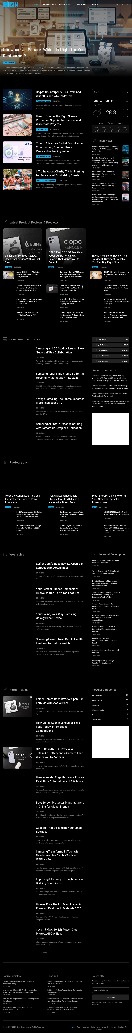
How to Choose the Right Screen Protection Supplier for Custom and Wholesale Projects (58, 120)
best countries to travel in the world (105, 393)
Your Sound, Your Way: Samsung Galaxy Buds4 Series (56, 616)
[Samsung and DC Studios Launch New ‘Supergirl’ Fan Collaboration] (17, 356)
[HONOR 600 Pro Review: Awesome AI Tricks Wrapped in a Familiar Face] (96, 275)
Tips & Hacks (8, 62)
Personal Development (46, 180)
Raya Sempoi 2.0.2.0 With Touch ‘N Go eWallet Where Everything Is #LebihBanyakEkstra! (20, 991)
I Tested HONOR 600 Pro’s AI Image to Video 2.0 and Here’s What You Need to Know (29, 301)
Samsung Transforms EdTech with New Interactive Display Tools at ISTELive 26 (57, 856)
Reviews (9, 267)
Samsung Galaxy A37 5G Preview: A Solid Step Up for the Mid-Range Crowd (116, 287)
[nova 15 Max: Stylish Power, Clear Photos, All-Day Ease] (17, 937)
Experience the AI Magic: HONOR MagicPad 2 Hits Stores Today (19, 982)
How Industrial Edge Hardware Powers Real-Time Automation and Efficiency (105, 629)
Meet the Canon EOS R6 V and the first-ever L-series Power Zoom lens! (22, 499)
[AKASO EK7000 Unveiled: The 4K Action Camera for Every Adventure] (96, 515)
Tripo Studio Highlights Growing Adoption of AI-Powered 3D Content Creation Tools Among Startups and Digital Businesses (109, 378)
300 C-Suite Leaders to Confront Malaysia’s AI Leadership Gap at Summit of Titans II (104, 185)
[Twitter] (122, 4)
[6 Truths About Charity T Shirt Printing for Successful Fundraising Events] (17, 179)
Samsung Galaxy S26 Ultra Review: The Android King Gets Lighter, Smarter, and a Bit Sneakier (29, 287)
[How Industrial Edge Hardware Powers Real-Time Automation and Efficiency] (125, 630)
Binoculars (96, 401)
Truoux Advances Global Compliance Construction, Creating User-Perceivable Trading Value (59, 147)
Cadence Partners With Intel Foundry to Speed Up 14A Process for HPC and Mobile (105, 148)
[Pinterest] (127, 4)
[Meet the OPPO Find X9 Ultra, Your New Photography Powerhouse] (109, 488)
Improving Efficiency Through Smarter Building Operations (103, 661)
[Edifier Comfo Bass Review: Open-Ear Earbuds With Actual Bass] (22, 248)
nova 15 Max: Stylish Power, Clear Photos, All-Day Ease (57, 932)
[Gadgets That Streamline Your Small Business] (125, 652)
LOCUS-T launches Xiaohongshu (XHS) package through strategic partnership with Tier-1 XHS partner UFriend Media (105, 198)
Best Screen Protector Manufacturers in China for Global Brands (104, 640)
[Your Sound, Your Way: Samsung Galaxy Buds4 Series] (17, 621)
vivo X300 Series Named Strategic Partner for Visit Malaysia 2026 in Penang (28, 528)
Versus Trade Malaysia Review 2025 (109, 394)
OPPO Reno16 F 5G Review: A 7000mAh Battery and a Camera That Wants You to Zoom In (65, 257)
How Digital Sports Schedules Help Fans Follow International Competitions (105, 617)
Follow (125, 345)
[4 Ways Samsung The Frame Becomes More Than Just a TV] (17, 406)
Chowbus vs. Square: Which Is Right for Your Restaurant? (44, 53)
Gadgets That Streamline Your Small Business (105, 651)
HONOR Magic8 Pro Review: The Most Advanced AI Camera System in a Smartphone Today (72, 315)
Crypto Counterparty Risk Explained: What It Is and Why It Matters (58, 94)
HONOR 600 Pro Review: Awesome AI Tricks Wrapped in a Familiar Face (116, 274)
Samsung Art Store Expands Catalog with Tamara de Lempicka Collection (59, 426)
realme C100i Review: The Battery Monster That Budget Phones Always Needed (28, 274)
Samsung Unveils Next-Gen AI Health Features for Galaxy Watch (59, 641)
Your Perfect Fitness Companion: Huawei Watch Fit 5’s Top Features (57, 591)
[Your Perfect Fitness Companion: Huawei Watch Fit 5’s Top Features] (17, 596)
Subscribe (111, 997)
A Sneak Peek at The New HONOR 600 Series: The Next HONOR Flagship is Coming (72, 301)
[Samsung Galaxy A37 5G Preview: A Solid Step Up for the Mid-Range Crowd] (96, 288)
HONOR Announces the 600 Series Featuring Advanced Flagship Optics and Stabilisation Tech (29, 514)
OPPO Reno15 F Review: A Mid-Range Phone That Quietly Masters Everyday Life (116, 301)
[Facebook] (112, 4)
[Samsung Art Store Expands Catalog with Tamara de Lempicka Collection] (17, 431)
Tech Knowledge (43, 101)
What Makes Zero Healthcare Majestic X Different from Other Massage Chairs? (104, 174)
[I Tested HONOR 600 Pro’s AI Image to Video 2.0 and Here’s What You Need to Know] (8, 302)
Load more (43, 953)
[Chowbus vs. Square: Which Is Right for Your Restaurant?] (66, 41)
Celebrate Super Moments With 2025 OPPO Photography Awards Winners (72, 514)
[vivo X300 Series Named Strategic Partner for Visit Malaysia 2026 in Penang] (8, 529)
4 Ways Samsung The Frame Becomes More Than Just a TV (60, 401)
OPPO (51, 267)
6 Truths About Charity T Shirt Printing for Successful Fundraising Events (60, 173)
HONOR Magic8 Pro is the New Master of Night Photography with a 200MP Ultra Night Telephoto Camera (116, 529)
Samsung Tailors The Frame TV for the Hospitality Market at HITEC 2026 (60, 376)
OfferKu (95, 386)
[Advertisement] (110, 429)
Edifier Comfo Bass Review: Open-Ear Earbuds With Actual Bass (22, 259)
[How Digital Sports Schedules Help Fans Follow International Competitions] (125, 618)
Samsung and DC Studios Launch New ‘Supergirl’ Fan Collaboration (60, 350)
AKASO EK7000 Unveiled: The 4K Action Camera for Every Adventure (116, 513)
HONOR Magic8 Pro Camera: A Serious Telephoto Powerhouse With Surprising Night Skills (115, 315)
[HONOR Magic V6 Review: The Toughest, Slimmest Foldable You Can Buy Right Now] (109, 248)
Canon (8, 507)
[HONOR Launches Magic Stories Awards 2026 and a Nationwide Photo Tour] (66, 488)
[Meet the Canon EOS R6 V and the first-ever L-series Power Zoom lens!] (22, 488)
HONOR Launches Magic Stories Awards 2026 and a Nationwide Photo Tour (63, 499)
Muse (94, 375)
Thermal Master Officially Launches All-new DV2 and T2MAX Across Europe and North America (110, 404)
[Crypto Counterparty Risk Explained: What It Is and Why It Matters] (17, 99)
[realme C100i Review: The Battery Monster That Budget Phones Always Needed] (8, 275)
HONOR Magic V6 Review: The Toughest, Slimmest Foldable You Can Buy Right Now (109, 259)
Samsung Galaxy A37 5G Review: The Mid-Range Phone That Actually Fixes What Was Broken (72, 274)
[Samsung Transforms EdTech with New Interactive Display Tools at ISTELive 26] (17, 860)
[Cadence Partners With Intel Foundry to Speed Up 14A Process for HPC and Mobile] (125, 149)
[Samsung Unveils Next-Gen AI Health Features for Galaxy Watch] (17, 646)
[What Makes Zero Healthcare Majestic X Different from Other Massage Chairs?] (125, 175)
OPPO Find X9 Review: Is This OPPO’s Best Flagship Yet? (27, 314)
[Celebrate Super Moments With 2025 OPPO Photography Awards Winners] (52, 515)
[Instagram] (117, 4)
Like (126, 339)
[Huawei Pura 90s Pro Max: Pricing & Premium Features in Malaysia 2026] (17, 912)
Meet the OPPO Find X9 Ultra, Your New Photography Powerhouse (109, 499)
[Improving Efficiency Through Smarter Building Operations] (125, 663)
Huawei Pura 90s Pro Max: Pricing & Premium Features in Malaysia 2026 (58, 906)
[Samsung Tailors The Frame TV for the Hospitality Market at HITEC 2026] (17, 381)
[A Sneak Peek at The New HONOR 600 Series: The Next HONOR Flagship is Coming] (52, 302)
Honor (95, 267)
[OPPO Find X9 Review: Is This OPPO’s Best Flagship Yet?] (8, 316)
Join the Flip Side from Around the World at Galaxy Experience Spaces (19, 1008)
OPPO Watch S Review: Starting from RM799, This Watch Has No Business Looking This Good (72, 287)
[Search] (126, 92)
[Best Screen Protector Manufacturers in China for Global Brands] (125, 641)
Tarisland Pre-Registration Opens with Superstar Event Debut (21, 999)
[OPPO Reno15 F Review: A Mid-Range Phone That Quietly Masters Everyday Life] (96, 302)
